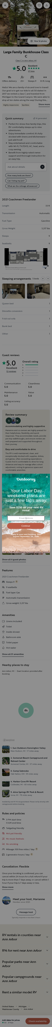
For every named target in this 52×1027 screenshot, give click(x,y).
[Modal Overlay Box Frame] (26, 513)
